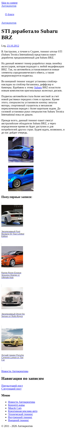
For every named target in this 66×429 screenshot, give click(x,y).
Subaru (38, 87)
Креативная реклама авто (22, 411)
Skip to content (9, 2)
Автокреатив (8, 5)
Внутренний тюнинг (20, 417)
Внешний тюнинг (18, 420)
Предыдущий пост (12, 385)
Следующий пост (11, 388)
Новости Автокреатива (14, 371)
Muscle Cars (14, 408)
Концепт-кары (16, 405)
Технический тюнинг (20, 414)
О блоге (9, 14)
